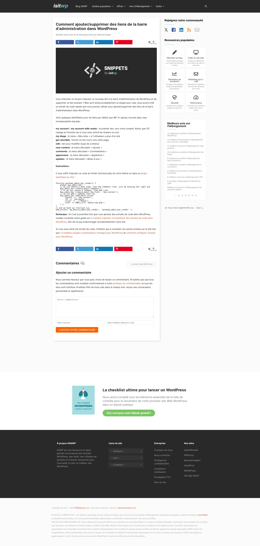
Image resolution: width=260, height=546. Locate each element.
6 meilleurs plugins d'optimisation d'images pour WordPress (92, 232)
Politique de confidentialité (161, 462)
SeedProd (189, 465)
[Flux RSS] (189, 30)
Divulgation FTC (162, 477)
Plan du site (160, 482)
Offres (120, 6)
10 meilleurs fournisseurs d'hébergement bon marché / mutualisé (185, 140)
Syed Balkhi (202, 515)
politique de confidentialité (126, 283)
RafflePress (190, 470)
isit (60, 6)
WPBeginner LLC (82, 508)
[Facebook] (174, 30)
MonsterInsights (192, 460)
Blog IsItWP (81, 6)
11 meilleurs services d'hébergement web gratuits (185, 147)
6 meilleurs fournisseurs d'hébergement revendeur (184, 172)
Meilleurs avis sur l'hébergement (178, 125)
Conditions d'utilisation (160, 470)
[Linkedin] (181, 30)
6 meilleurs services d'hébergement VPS (185, 177)
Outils (159, 6)
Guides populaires (101, 6)
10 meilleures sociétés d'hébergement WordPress (184, 134)
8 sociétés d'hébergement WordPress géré (183, 182)
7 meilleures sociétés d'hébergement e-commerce (184, 165)
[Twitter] (166, 30)
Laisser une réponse (142, 264)
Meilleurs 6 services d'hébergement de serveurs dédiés (184, 188)
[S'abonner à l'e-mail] (197, 30)
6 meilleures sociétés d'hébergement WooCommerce (183, 159)
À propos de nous (163, 450)
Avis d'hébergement (139, 6)
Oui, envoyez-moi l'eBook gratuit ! (129, 413)
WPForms (189, 455)
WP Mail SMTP (191, 475)
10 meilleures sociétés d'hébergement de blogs (185, 153)
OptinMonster (191, 450)
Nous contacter (162, 455)
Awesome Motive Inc (127, 508)
